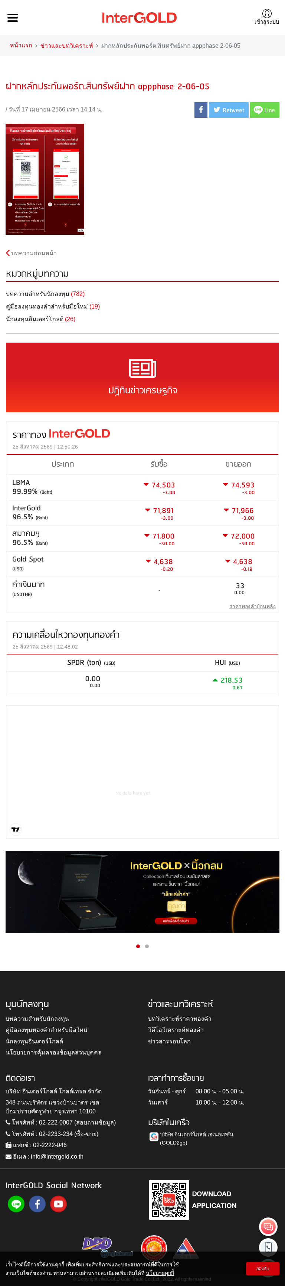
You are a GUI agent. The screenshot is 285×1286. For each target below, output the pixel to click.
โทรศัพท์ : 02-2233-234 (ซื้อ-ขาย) (54, 1134)
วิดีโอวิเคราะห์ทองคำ (176, 1030)
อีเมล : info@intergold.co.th (47, 1156)
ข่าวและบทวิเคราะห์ (66, 46)
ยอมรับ (262, 1269)
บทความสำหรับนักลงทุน (37, 1019)
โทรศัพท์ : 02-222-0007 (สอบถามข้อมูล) (63, 1122)
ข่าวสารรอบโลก (169, 1041)
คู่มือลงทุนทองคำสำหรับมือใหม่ (47, 1030)
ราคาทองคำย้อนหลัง (252, 606)
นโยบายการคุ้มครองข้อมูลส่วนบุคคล (54, 1052)
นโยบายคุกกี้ (160, 1273)
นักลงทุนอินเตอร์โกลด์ (34, 1041)
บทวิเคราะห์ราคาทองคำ (180, 1019)
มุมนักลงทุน (27, 1004)
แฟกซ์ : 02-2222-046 (39, 1145)
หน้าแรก (21, 45)
